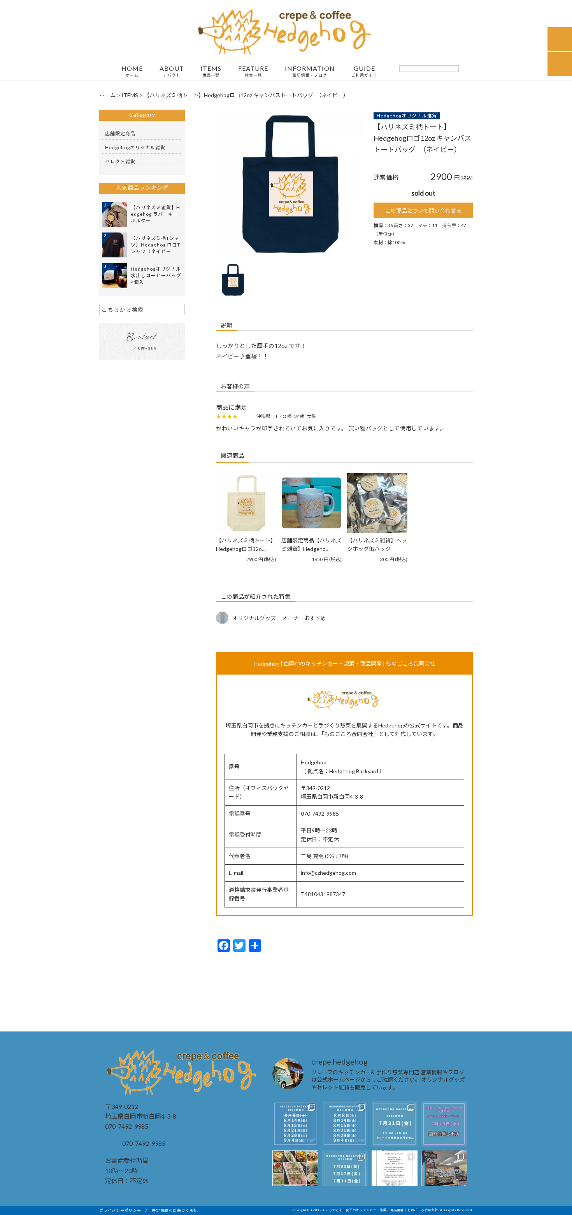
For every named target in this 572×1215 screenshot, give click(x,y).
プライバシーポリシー (120, 1210)
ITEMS (210, 71)
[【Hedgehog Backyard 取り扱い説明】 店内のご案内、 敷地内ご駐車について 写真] (395, 1173)
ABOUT (172, 71)
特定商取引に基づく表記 (175, 1210)
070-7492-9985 (143, 1143)
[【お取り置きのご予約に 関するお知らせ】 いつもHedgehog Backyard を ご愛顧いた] (444, 1173)
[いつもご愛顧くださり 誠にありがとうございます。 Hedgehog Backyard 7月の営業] (345, 1173)
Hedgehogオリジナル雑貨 (407, 116)
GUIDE (364, 71)
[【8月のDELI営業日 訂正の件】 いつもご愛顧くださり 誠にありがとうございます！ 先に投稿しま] (295, 1124)
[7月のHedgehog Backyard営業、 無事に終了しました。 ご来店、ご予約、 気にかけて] (345, 1124)
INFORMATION (310, 71)
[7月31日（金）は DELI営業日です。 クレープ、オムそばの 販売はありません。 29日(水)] (395, 1124)
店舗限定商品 (120, 133)
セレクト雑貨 (120, 161)
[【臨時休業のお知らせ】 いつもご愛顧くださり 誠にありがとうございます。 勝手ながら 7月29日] (444, 1124)
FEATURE (253, 71)
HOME (132, 71)
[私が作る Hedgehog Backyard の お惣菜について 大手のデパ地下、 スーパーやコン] (295, 1173)
